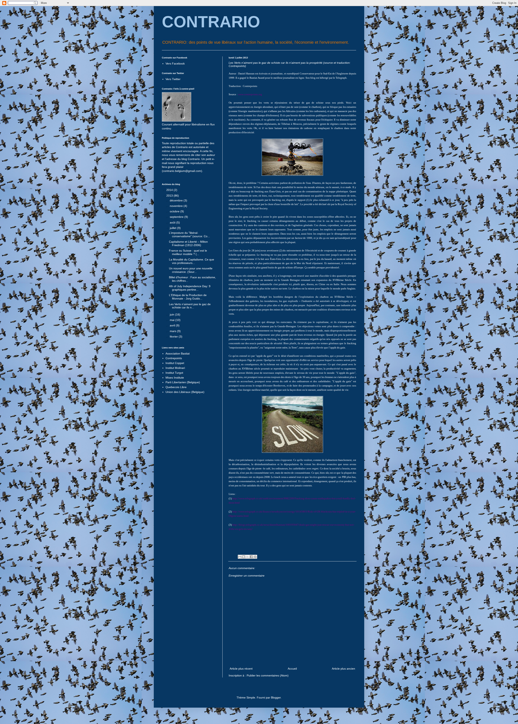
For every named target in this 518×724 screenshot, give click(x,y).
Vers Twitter (173, 79)
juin (172, 314)
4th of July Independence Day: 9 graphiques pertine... (189, 288)
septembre (177, 216)
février (174, 336)
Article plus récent (241, 668)
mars (173, 331)
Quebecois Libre (176, 387)
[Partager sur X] (247, 557)
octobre (175, 211)
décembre (177, 200)
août (173, 222)
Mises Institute (175, 377)
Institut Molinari (175, 367)
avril (173, 325)
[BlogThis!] (244, 557)
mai (172, 320)
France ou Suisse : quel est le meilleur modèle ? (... (188, 252)
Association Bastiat (178, 353)
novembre (177, 205)
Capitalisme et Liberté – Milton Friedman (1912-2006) (188, 243)
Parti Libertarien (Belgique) (183, 382)
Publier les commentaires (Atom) (268, 675)
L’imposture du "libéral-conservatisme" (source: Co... (189, 234)
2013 (170, 195)
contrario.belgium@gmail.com (182, 171)
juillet (173, 228)
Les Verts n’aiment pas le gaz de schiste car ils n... (190, 306)
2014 (170, 190)
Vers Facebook (175, 63)
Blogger (276, 697)
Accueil (292, 668)
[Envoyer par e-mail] (240, 557)
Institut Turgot (174, 372)
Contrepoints (174, 358)
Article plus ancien (343, 668)
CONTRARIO (211, 22)
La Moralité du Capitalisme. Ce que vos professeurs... (191, 261)
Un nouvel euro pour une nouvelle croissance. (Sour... (190, 270)
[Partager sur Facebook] (251, 557)
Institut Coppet (175, 363)
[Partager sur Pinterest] (255, 557)
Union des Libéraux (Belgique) (185, 392)
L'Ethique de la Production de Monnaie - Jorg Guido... (188, 296)
